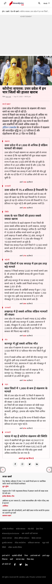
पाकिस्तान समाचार (34, 542)
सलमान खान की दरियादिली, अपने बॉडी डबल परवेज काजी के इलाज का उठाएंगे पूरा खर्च (25, 511)
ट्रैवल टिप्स (39, 529)
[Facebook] (15, 464)
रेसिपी (4, 547)
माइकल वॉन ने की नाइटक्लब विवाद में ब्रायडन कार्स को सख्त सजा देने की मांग (25, 492)
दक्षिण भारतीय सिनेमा (15, 547)
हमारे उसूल (45, 555)
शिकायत (4, 559)
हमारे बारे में (6, 555)
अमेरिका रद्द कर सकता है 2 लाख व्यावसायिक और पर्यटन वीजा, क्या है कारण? (25, 502)
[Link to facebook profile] (15, 564)
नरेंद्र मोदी (31, 529)
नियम (26, 555)
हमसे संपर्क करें (35, 555)
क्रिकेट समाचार (36, 538)
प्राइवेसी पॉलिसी (17, 555)
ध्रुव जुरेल (5, 486)
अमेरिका (5, 506)
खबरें (7, 11)
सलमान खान (6, 515)
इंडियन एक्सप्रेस (9, 127)
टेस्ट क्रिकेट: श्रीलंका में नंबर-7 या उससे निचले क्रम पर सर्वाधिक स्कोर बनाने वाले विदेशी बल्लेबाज (24, 482)
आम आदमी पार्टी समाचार (30, 533)
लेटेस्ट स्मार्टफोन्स (20, 542)
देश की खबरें (15, 11)
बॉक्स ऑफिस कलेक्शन (21, 538)
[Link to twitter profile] (20, 564)
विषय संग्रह (30, 559)
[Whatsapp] (22, 464)
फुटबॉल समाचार (7, 542)
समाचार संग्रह (20, 559)
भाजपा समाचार (7, 538)
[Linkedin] (36, 464)
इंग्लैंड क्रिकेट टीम (8, 496)
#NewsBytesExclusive (10, 533)
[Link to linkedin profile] (26, 564)
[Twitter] (29, 464)
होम (3, 11)
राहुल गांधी (45, 542)
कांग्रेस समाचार (20, 529)
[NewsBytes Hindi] (16, 3)
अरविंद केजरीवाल (8, 529)
